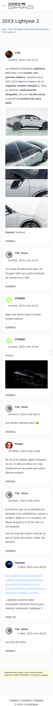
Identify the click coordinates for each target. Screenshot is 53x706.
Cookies (14, 700)
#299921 (10, 241)
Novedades (18, 29)
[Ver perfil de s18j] (9, 54)
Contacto (26, 700)
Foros (10, 29)
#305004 (10, 550)
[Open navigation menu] (5, 6)
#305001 (10, 481)
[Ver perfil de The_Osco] (9, 254)
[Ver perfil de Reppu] (9, 445)
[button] (38, 6)
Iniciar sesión (43, 6)
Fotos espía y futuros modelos (37, 29)
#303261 (10, 431)
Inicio (4, 29)
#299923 (10, 286)
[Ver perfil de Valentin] (9, 564)
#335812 (10, 650)
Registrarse (48, 6)
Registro (39, 700)
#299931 (10, 395)
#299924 (10, 327)
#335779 (10, 617)
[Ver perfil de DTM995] (9, 299)
